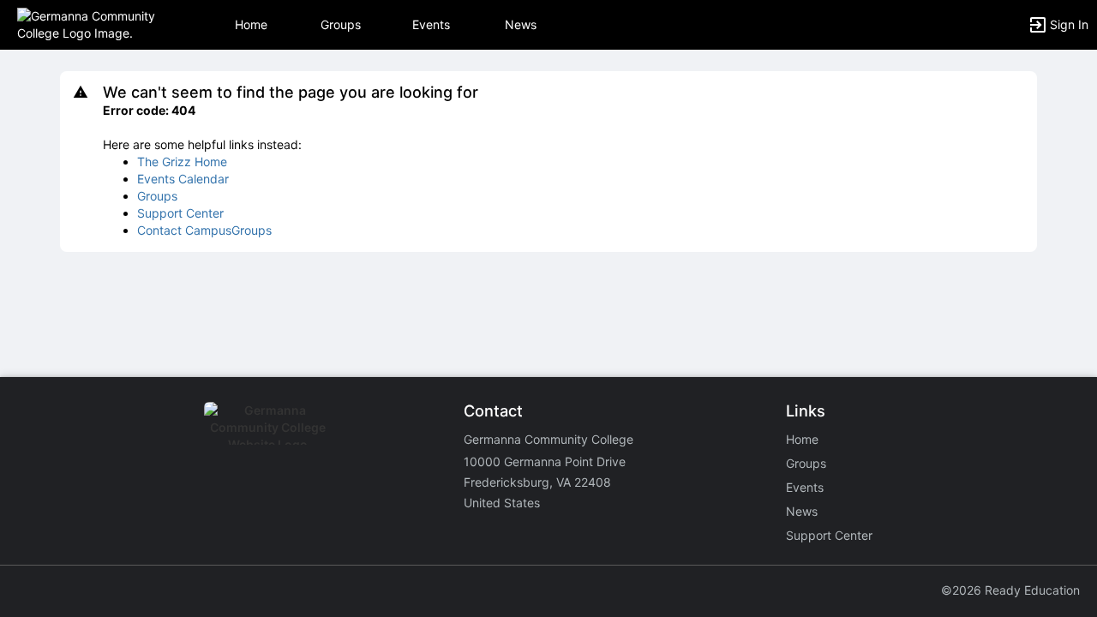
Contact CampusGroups (204, 230)
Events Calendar (183, 178)
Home (802, 439)
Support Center (180, 213)
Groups (341, 24)
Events (431, 24)
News (521, 24)
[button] (88, 23)
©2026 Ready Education (1010, 590)
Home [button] (251, 24)
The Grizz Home (182, 161)
